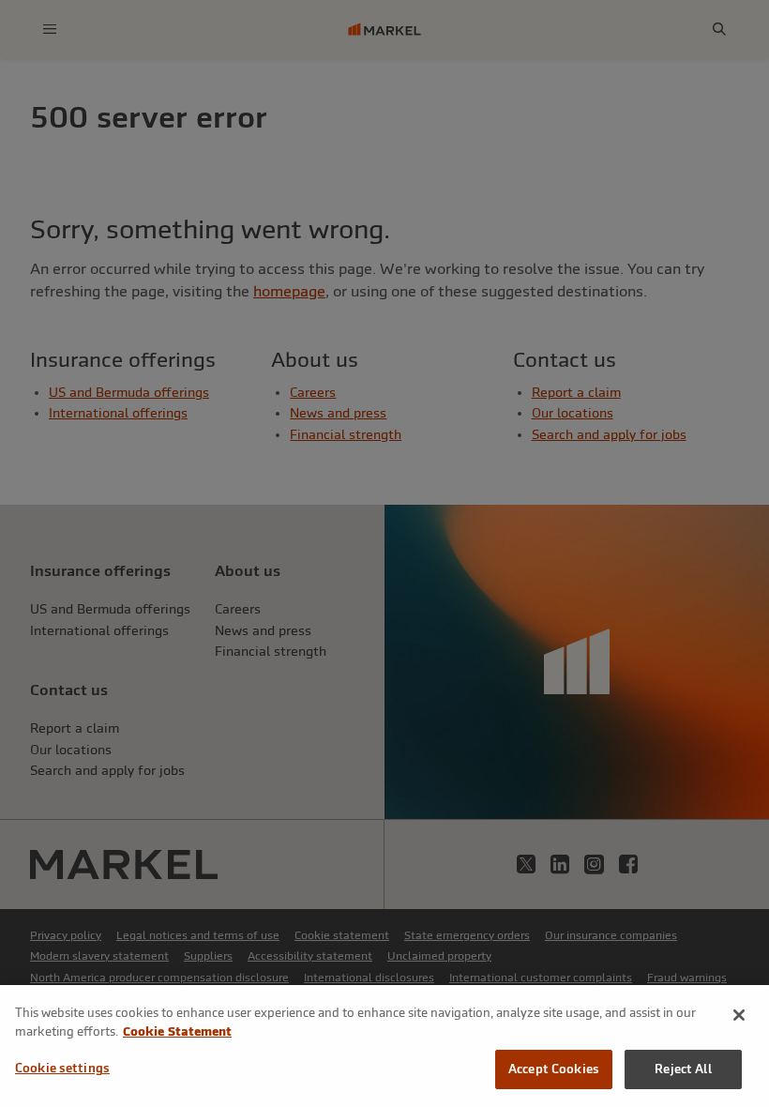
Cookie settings (62, 1068)
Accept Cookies (553, 1069)
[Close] (739, 1015)
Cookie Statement (177, 1031)
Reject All (683, 1069)
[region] (384, 1046)
